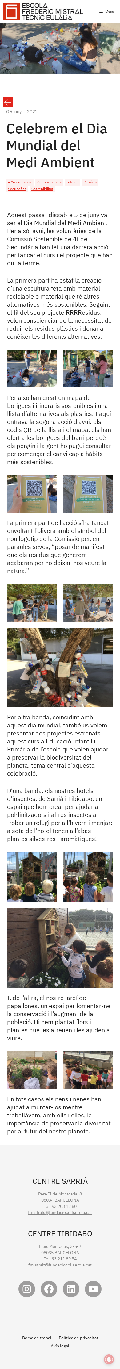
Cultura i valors (49, 182)
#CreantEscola (20, 182)
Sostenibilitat (42, 188)
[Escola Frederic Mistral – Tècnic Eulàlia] (43, 11)
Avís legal (60, 1346)
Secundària (17, 188)
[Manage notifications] (109, 1359)
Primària (90, 182)
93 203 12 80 (64, 1206)
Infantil (72, 182)
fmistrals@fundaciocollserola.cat (60, 1212)
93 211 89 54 (64, 1259)
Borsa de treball (37, 1338)
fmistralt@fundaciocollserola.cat (60, 1265)
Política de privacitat (78, 1338)
